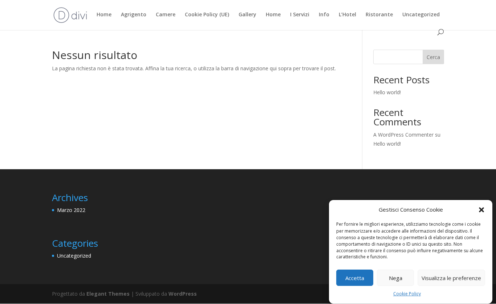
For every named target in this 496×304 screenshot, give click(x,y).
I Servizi (299, 15)
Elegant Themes (108, 293)
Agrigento (133, 15)
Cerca (433, 57)
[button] (481, 209)
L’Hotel (347, 15)
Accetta (354, 278)
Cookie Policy (407, 294)
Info (324, 15)
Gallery (247, 15)
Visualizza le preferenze (451, 278)
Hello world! (387, 92)
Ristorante (379, 15)
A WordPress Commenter (403, 134)
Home (104, 15)
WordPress (182, 293)
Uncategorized (421, 15)
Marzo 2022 (71, 210)
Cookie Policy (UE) (207, 15)
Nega (395, 278)
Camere (165, 15)
